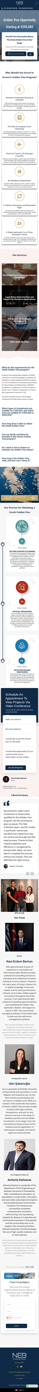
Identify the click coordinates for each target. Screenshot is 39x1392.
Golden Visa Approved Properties (20, 1372)
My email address (13, 729)
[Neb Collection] (19, 4)
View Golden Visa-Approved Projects (15, 498)
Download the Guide (17, 54)
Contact (20, 1378)
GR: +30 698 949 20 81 (26, 8)
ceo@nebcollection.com (9, 786)
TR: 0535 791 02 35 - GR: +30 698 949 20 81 (15, 788)
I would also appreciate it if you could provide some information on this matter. (19, 754)
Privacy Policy (20, 1375)
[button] (2, 895)
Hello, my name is (13, 719)
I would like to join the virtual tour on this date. (18, 740)
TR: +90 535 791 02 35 (10, 8)
